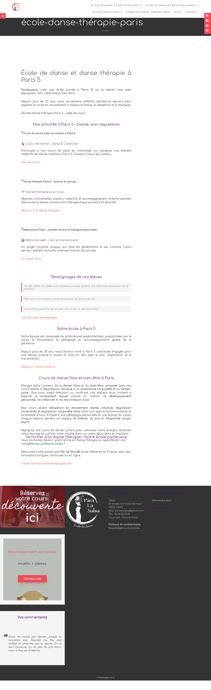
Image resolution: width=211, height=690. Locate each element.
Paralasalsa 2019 (106, 677)
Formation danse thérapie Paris (148, 12)
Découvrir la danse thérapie (40, 210)
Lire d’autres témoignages (39, 317)
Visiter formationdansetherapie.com (46, 463)
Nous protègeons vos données (124, 528)
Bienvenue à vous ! (162, 500)
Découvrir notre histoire (38, 366)
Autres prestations (106, 12)
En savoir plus (31, 258)
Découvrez (32, 579)
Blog (177, 12)
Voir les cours (30, 162)
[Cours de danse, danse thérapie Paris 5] (16, 6)
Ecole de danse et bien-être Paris (115, 5)
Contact (191, 12)
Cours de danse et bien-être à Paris (170, 5)
